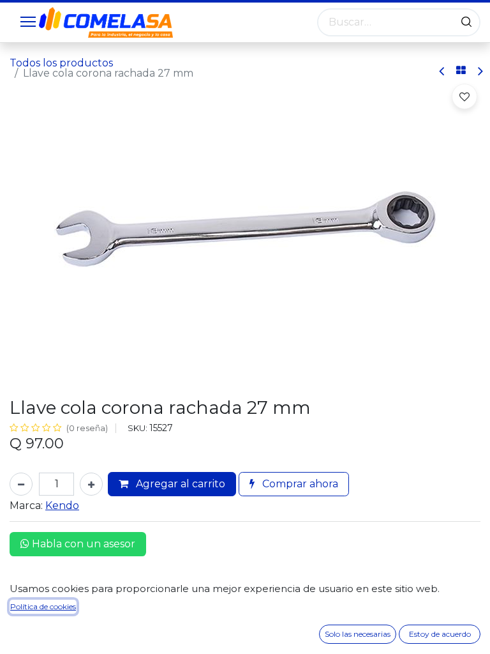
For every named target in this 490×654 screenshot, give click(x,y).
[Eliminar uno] (21, 484)
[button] (464, 96)
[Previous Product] (442, 71)
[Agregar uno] (91, 484)
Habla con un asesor (82, 544)
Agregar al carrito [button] (179, 484)
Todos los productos (61, 63)
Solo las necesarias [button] (357, 634)
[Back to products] (461, 71)
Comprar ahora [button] (299, 484)
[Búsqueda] (466, 22)
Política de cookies (43, 606)
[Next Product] (479, 71)
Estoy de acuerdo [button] (440, 634)
